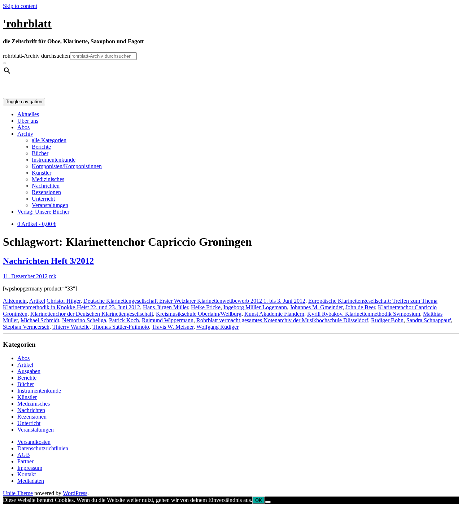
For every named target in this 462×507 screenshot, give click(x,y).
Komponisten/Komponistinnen (67, 166)
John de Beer (360, 307)
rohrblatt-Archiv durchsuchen (36, 56)
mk (52, 276)
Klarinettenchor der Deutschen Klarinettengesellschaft (91, 314)
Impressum (29, 468)
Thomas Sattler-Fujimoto (120, 327)
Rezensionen (46, 192)
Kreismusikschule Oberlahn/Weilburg (198, 314)
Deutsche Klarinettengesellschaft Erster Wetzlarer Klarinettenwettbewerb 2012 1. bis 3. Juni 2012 (194, 301)
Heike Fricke (206, 307)
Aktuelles (28, 114)
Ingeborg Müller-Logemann (255, 307)
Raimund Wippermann (167, 320)
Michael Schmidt (40, 320)
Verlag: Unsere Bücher (43, 212)
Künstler (41, 173)
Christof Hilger (63, 301)
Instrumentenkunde (53, 160)
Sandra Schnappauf (428, 320)
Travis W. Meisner (172, 327)
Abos (23, 127)
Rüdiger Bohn (387, 320)
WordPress (75, 493)
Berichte (41, 147)
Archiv (25, 134)
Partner (25, 461)
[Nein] (268, 502)
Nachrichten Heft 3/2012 (48, 261)
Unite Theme (18, 493)
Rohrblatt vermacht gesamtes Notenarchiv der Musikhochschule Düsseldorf (282, 320)
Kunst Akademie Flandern (274, 314)
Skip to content (20, 6)
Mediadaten (30, 481)
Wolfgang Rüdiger (217, 327)
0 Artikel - (36, 224)
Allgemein (15, 301)
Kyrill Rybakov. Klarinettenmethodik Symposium (363, 314)
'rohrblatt (27, 23)
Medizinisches (48, 179)
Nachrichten (46, 186)
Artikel (37, 301)
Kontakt (26, 474)
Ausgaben (28, 371)
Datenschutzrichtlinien (42, 448)
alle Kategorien (49, 140)
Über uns (27, 121)
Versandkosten (34, 442)
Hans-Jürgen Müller (165, 307)
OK (258, 500)
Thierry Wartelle (71, 327)
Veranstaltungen (50, 205)
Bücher (40, 153)
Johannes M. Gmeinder (316, 307)
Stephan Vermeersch (26, 327)
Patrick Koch (124, 320)
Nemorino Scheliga (84, 320)
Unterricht (43, 199)
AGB (23, 455)
